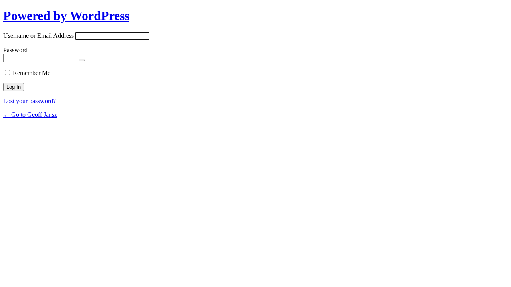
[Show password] (82, 60)
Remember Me (31, 72)
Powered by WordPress (66, 15)
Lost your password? (29, 101)
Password (15, 50)
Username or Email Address (38, 35)
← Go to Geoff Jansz (30, 114)
